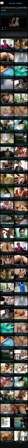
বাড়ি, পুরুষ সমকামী (16, 13)
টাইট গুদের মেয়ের (9, 13)
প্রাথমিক (1, 13)
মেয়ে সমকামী (5, 14)
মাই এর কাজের (22, 13)
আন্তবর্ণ (5, 13)
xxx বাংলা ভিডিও (10, 14)
